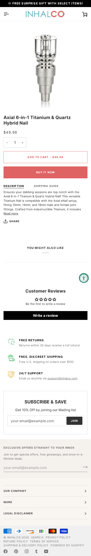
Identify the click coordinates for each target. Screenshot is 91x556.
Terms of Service (44, 541)
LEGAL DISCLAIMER (18, 513)
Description (14, 186)
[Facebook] (6, 551)
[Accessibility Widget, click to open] (84, 278)
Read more (11, 213)
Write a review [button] (45, 315)
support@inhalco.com (62, 378)
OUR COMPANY (15, 491)
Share (14, 221)
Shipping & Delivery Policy (26, 545)
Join (74, 420)
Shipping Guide (46, 186)
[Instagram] (27, 551)
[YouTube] (46, 551)
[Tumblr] (36, 551)
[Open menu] (10, 14)
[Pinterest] (16, 551)
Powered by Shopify (67, 545)
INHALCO (14, 537)
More (8, 502)
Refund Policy (16, 541)
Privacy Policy (58, 537)
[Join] (83, 467)
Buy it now (45, 172)
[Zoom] (12, 100)
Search (37, 537)
